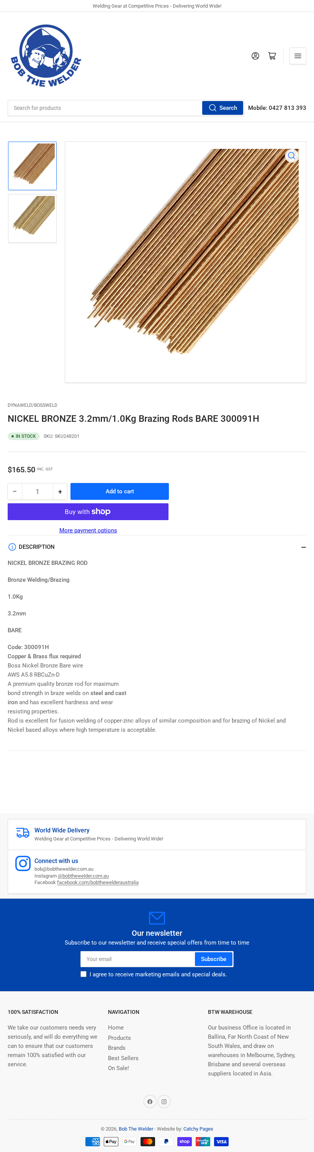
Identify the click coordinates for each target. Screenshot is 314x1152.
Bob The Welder (136, 1129)
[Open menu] (297, 55)
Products (119, 1038)
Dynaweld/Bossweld (32, 405)
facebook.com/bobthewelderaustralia (98, 882)
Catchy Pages (198, 1129)
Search (228, 107)
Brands (117, 1047)
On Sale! (118, 1068)
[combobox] (126, 108)
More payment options (88, 530)
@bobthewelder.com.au (83, 876)
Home (116, 1027)
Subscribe (213, 959)
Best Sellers (123, 1058)
